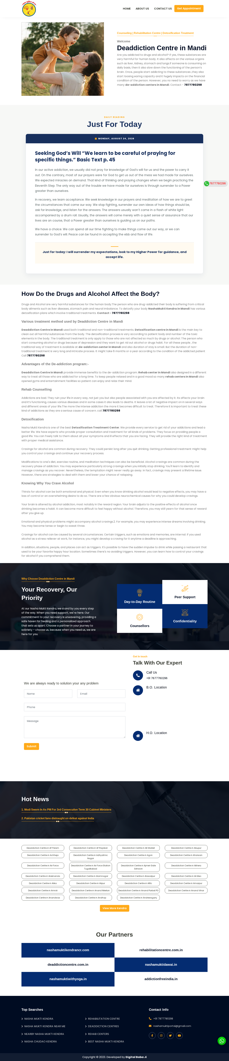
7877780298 (217, 183)
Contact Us (163, 9)
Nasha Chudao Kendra (40, 1041)
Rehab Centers (98, 1034)
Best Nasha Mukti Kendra (106, 1041)
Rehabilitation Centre (104, 1019)
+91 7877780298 (156, 678)
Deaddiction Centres (103, 1026)
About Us (142, 9)
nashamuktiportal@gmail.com (172, 1026)
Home (127, 9)
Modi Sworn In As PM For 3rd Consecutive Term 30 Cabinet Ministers (67, 809)
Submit (31, 746)
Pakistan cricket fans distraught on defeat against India (59, 818)
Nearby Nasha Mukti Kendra (44, 1034)
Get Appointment (189, 8)
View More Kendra (115, 908)
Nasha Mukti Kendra (38, 1019)
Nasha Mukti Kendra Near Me (44, 1026)
